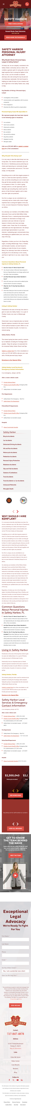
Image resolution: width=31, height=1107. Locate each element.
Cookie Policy (8, 1104)
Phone (4, 952)
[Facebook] (9, 1080)
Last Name (5, 944)
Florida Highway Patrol (9, 382)
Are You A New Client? (9, 968)
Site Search (23, 1104)
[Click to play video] (15, 875)
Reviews (15, 1069)
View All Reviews (15, 828)
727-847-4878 (15, 1033)
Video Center (15, 1061)
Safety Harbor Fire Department (11, 401)
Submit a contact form (8, 351)
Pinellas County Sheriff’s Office (11, 385)
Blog (15, 1072)
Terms (20, 999)
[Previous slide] (13, 511)
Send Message (15, 1005)
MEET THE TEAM (15, 855)
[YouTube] (17, 1080)
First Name (5, 936)
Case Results (15, 1065)
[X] (13, 1080)
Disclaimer (24, 1102)
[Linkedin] (22, 1080)
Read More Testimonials (15, 37)
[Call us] (27, 4)
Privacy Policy (13, 999)
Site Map (16, 1104)
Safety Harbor (9, 432)
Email (3, 960)
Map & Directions (15, 1048)
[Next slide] (17, 511)
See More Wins (15, 795)
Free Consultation (15, 24)
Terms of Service (16, 1102)
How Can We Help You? (9, 975)
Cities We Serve (15, 1057)
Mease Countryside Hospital (11, 427)
